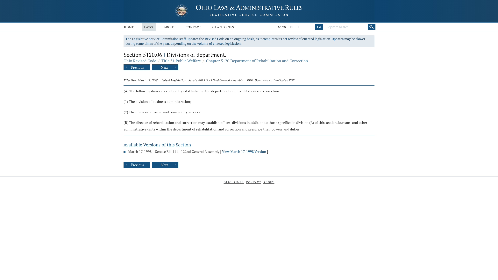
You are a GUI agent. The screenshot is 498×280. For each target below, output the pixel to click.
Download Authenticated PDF (274, 80)
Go (319, 27)
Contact (193, 27)
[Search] (371, 27)
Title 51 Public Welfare (181, 60)
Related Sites (222, 27)
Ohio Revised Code (140, 60)
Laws (148, 27)
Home (129, 27)
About (169, 27)
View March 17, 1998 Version (244, 151)
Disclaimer (234, 182)
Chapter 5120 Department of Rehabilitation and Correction (257, 60)
